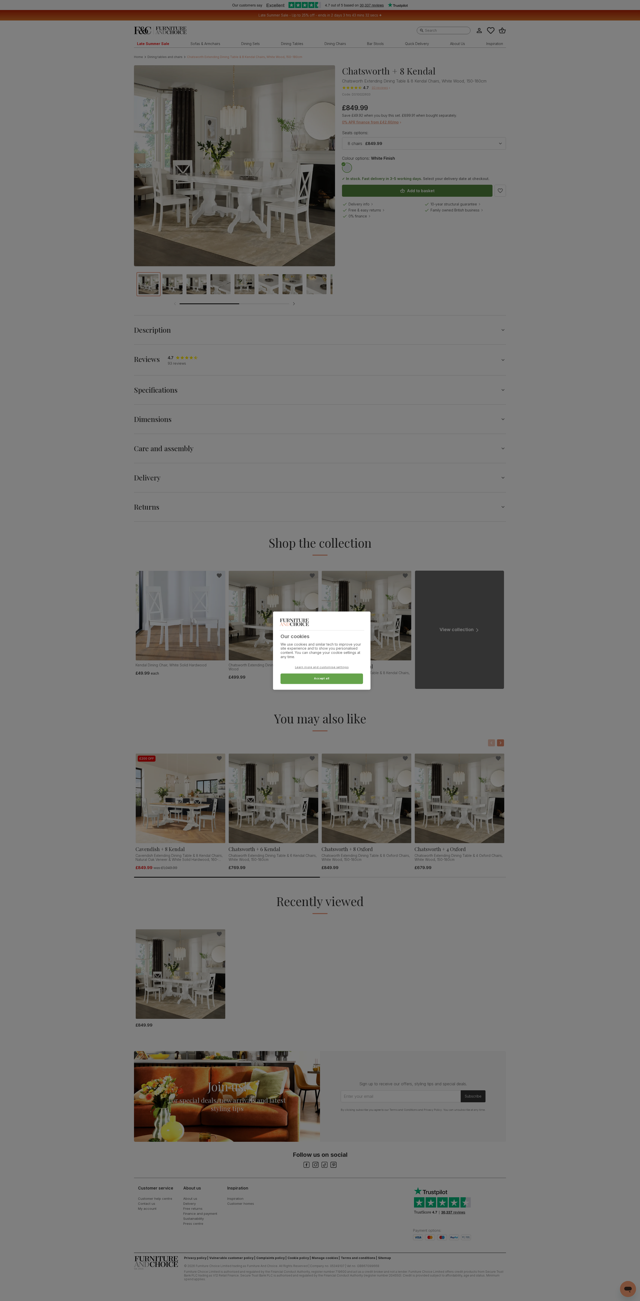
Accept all (322, 678)
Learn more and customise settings (322, 667)
